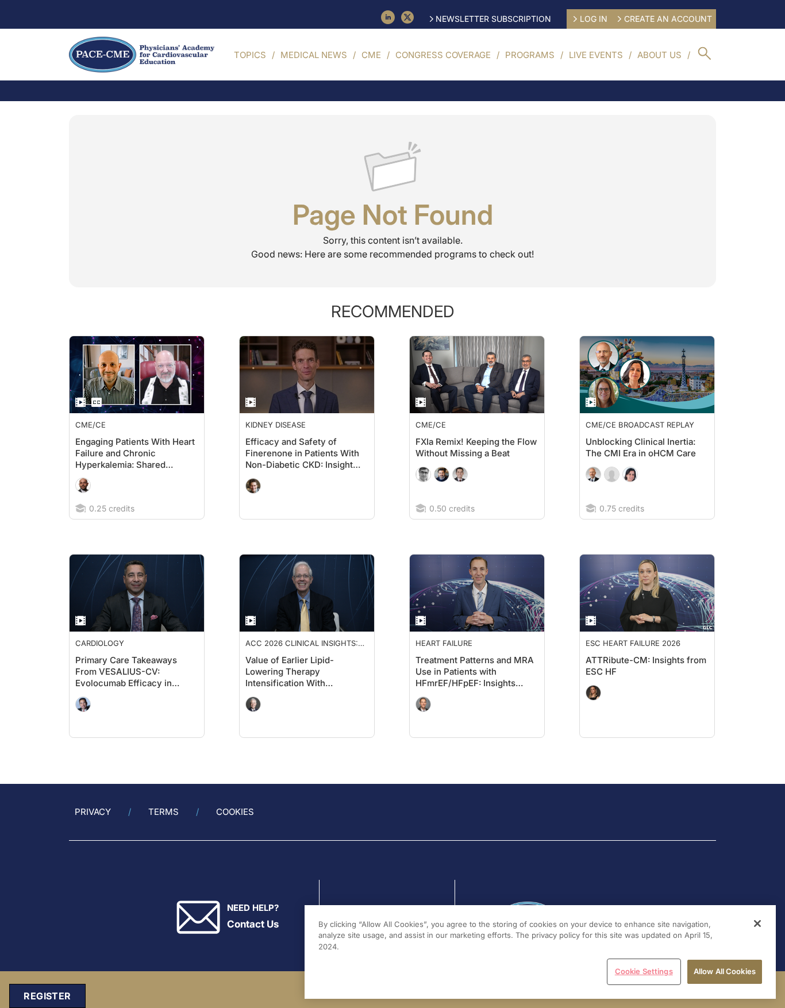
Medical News (313, 54)
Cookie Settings (644, 971)
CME (371, 54)
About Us (659, 54)
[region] (540, 952)
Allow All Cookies (725, 971)
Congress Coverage (443, 54)
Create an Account (668, 19)
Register (47, 996)
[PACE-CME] (141, 54)
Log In (593, 19)
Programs (530, 54)
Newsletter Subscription (493, 19)
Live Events (596, 54)
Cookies (235, 811)
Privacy (93, 811)
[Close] (757, 923)
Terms (163, 811)
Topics (250, 54)
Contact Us (253, 924)
